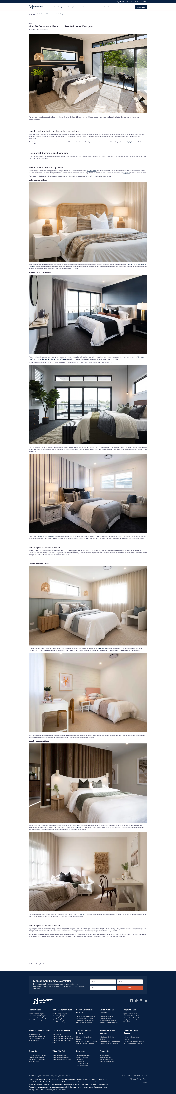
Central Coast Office (106, 1059)
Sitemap (144, 1082)
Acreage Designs (58, 1018)
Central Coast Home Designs (38, 1018)
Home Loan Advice (82, 1063)
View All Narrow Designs (84, 1022)
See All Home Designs (60, 1022)
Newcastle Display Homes (131, 1016)
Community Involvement (37, 1059)
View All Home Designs (36, 1020)
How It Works (57, 1034)
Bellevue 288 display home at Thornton (54, 359)
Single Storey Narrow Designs (85, 1016)
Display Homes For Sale (131, 1020)
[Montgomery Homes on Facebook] (136, 1000)
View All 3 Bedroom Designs (85, 1043)
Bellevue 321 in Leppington (45, 536)
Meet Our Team (34, 1061)
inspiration (126, 173)
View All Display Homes (131, 1022)
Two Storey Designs (59, 1016)
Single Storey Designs (60, 1014)
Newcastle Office (105, 1057)
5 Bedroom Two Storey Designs (133, 1041)
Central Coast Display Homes (132, 1018)
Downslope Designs (106, 1016)
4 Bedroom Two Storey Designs (110, 1041)
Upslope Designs (105, 1018)
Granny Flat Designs (59, 1020)
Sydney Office (104, 1055)
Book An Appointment (107, 1061)
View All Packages (35, 1040)
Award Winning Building (36, 1057)
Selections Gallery (82, 1065)
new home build (49, 954)
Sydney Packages (35, 1034)
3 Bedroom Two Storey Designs (86, 1041)
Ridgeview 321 (79, 827)
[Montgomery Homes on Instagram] (141, 1000)
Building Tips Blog (82, 1057)
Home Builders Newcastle (61, 1057)
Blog (34, 14)
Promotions (80, 1061)
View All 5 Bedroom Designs (132, 1043)
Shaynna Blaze (91, 171)
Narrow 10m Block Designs (85, 1020)
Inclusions (79, 1059)
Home (30, 14)
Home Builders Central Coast (62, 1059)
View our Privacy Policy (138, 1079)
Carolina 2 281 (102, 648)
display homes (131, 142)
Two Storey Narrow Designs (85, 1018)
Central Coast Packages (36, 1038)
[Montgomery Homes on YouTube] (146, 1000)
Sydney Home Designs (36, 1014)
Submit (130, 988)
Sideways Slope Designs (108, 1020)
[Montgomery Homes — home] (36, 7)
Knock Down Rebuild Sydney (62, 1036)
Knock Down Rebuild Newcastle (63, 1038)
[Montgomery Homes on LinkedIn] (131, 1000)
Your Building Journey (83, 1055)
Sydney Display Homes (130, 1014)
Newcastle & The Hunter (37, 1036)
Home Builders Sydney (60, 1055)
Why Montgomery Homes (37, 1055)
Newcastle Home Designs (37, 1016)
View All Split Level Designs (109, 1022)
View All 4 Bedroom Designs (109, 1043)
